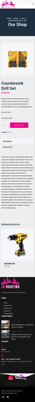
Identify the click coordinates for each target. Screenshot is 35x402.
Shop (16, 18)
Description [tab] (7, 141)
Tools (23, 18)
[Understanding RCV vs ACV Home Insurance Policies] (5, 324)
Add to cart (19, 125)
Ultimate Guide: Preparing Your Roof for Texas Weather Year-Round (21, 337)
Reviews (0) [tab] (7, 147)
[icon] (3, 397)
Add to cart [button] (17, 244)
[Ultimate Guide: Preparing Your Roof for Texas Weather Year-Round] (5, 335)
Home (9, 18)
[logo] (8, 4)
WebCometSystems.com (9, 393)
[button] (29, 47)
